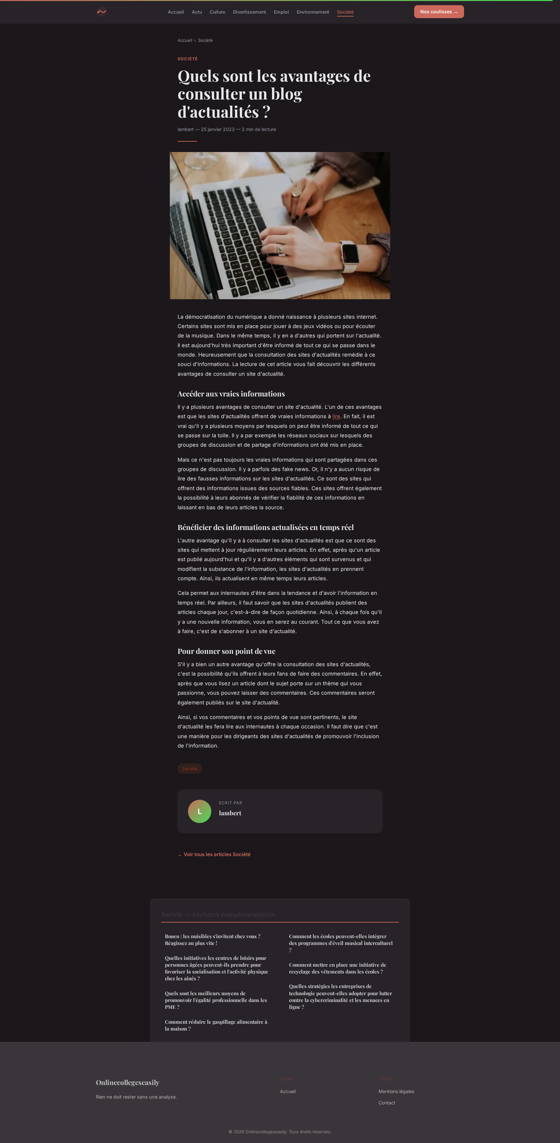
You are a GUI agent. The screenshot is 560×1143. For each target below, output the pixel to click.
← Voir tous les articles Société (214, 854)
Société (345, 11)
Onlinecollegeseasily (127, 1082)
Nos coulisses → (439, 11)
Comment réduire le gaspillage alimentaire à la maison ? (216, 1025)
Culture (217, 11)
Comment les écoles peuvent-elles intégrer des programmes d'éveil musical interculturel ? (341, 943)
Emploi (281, 11)
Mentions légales (396, 1091)
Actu (197, 11)
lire (336, 416)
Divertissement (249, 11)
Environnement (313, 11)
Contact (387, 1102)
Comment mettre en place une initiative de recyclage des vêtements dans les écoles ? (337, 968)
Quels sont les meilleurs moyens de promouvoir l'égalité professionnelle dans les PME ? (216, 1000)
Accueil (176, 11)
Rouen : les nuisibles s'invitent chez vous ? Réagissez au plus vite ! (212, 939)
